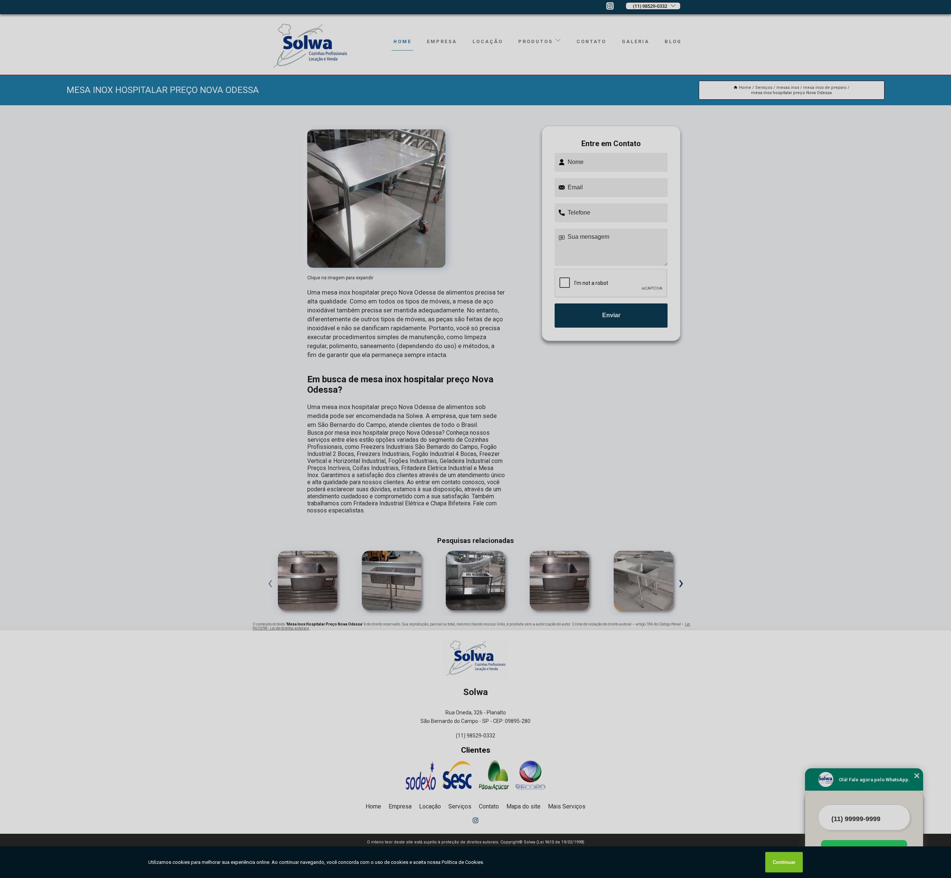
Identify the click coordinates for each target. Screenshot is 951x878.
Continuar (784, 862)
